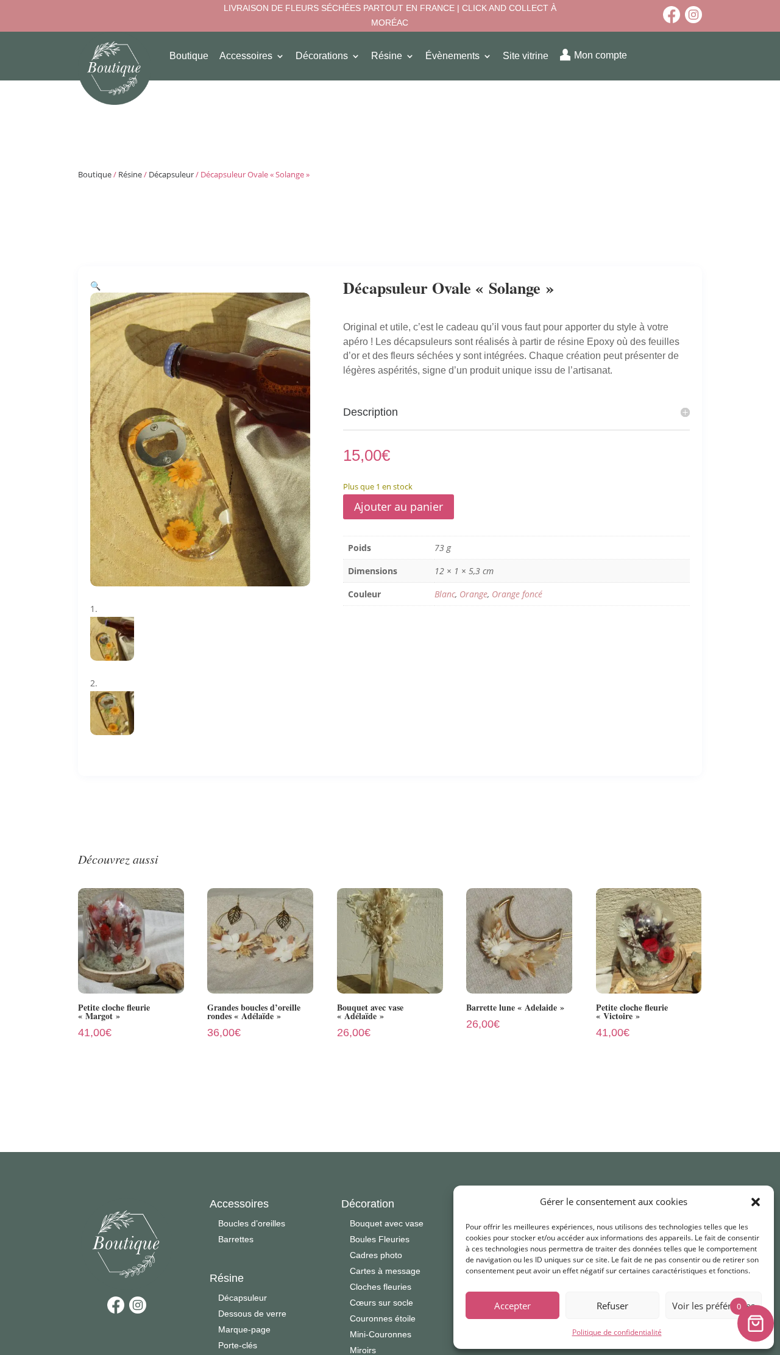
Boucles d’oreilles (251, 1223)
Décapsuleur (171, 174)
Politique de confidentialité (617, 1332)
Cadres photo (376, 1255)
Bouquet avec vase (387, 1223)
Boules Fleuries (380, 1239)
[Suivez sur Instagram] (693, 14)
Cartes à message (385, 1271)
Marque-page (244, 1329)
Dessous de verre (252, 1313)
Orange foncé (517, 594)
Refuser (612, 1306)
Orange (473, 594)
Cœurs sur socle (381, 1302)
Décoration (367, 1204)
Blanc (444, 594)
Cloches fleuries (380, 1287)
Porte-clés (237, 1345)
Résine (130, 174)
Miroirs (363, 1350)
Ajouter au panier (398, 506)
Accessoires (239, 1204)
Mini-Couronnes (380, 1334)
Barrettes (236, 1239)
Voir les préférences (713, 1306)
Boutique (95, 174)
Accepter (512, 1306)
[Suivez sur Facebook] (671, 14)
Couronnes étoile (383, 1318)
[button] (756, 1202)
